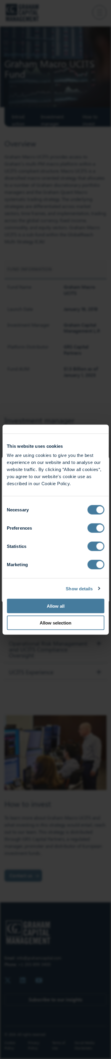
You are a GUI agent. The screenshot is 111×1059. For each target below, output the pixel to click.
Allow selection (55, 622)
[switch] (95, 528)
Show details (79, 588)
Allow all (56, 606)
